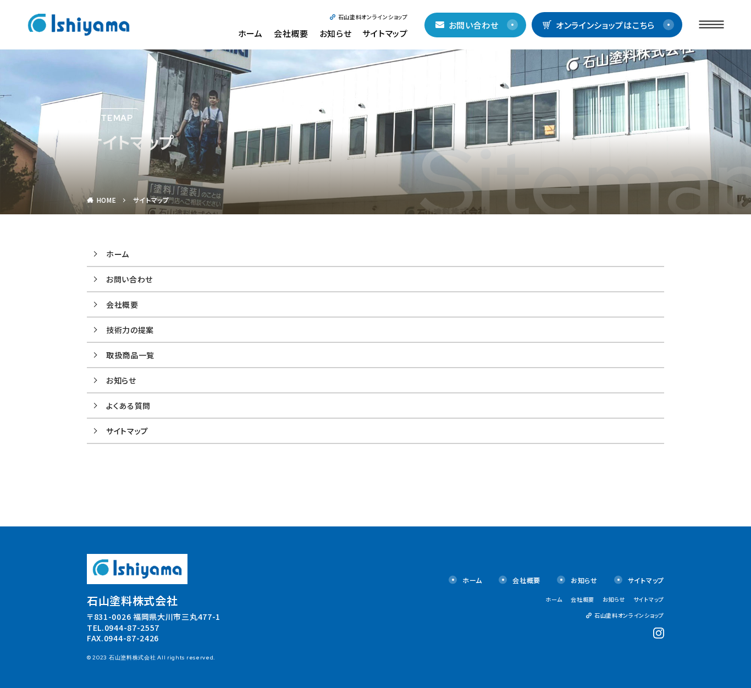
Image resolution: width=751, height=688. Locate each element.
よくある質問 (128, 405)
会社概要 (291, 33)
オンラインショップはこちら (605, 25)
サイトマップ (384, 33)
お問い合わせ (474, 25)
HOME (107, 199)
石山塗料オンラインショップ (373, 17)
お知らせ (335, 33)
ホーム (250, 33)
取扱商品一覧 (130, 354)
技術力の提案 (130, 329)
